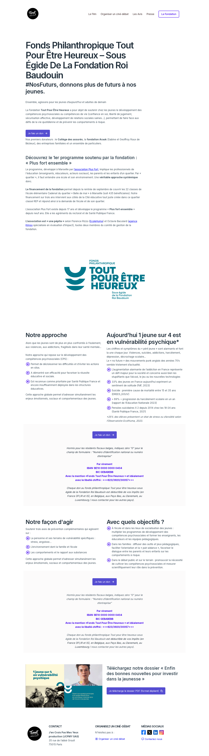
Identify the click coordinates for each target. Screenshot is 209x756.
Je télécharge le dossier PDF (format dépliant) (134, 690)
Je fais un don (35, 133)
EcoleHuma (96, 221)
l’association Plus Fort (86, 169)
